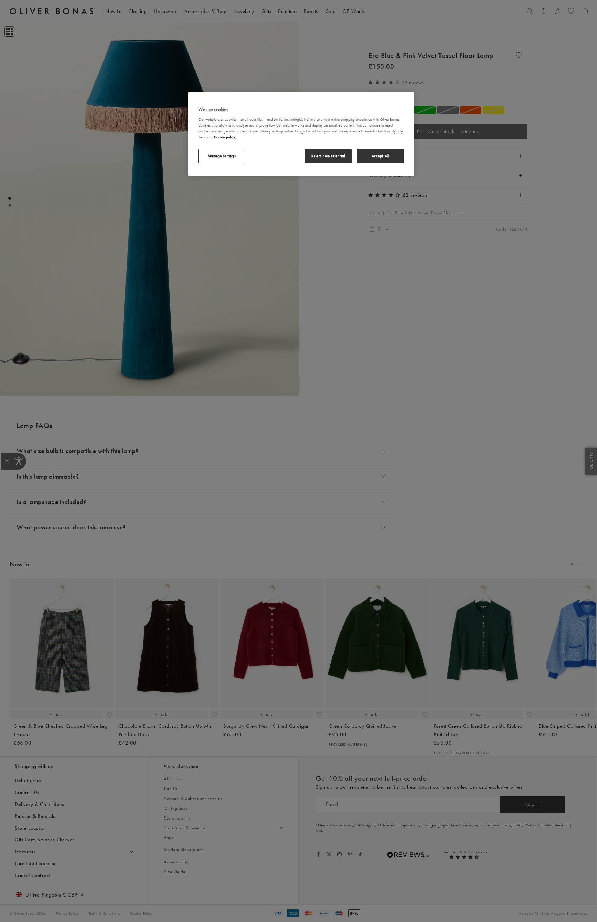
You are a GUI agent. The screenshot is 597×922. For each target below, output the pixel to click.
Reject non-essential (328, 155)
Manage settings (222, 155)
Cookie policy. (225, 137)
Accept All (380, 155)
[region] (301, 134)
